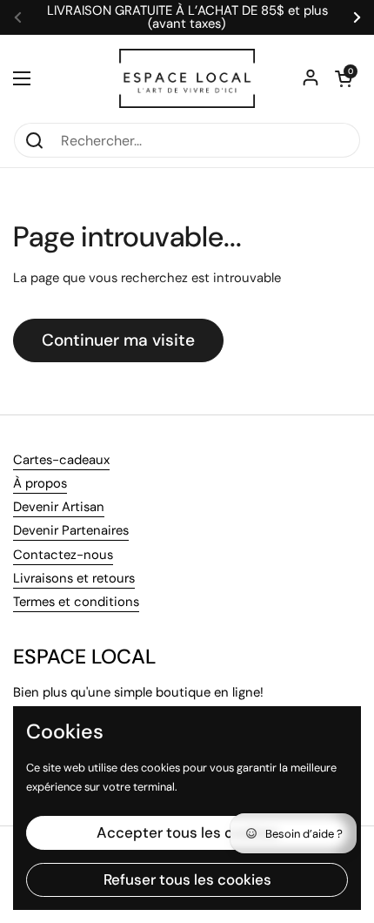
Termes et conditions (76, 601)
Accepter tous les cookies (187, 832)
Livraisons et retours (74, 578)
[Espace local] (187, 78)
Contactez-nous (63, 554)
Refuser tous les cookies (187, 879)
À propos (40, 483)
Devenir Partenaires (71, 530)
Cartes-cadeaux (61, 459)
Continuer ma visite (118, 340)
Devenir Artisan (58, 506)
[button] (343, 78)
